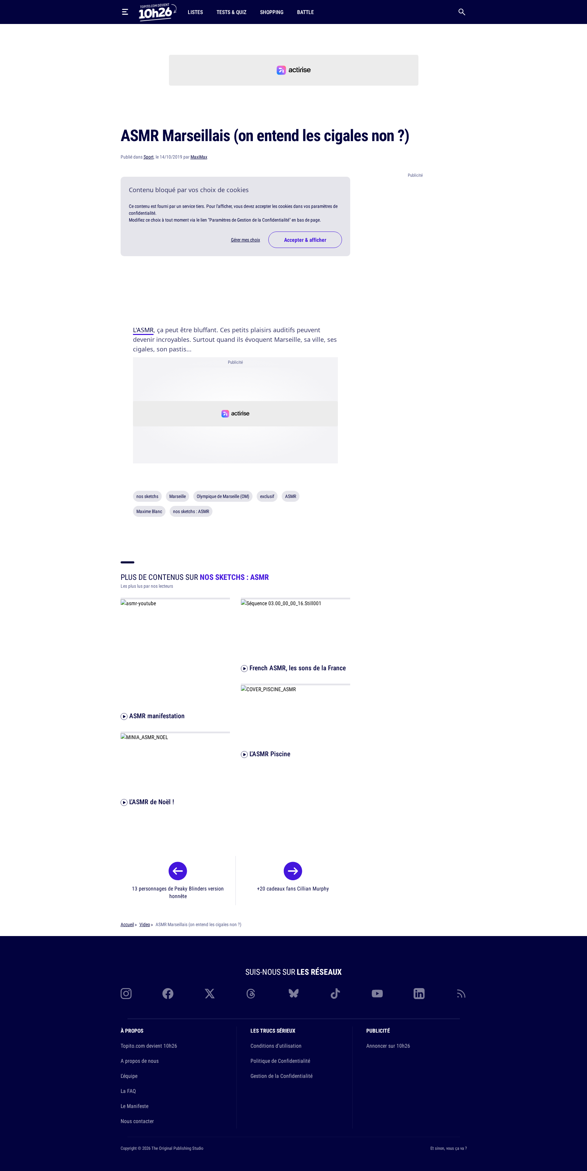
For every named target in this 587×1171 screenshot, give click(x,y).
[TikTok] (335, 993)
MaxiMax (199, 157)
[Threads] (251, 993)
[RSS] (461, 993)
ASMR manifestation (156, 715)
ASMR (290, 496)
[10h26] (157, 12)
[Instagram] (126, 993)
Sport (149, 157)
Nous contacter (137, 1121)
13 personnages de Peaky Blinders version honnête (178, 892)
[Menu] (125, 12)
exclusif (267, 496)
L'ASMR (143, 330)
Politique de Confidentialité (280, 1060)
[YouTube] (377, 993)
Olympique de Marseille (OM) (223, 496)
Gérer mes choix (245, 240)
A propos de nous (140, 1060)
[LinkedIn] (419, 993)
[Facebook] (167, 993)
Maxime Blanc (149, 511)
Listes (195, 12)
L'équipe (129, 1076)
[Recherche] (461, 12)
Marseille (177, 496)
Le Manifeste (134, 1106)
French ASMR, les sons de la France (297, 667)
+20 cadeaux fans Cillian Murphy (293, 888)
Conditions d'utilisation (276, 1045)
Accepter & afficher (305, 240)
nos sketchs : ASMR (191, 511)
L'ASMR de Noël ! (150, 801)
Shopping (271, 12)
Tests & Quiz (231, 12)
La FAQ (128, 1091)
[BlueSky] (293, 993)
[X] (209, 993)
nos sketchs (147, 496)
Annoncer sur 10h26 (388, 1045)
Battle (305, 12)
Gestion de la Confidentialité (281, 1076)
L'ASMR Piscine (269, 754)
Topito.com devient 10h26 (149, 1045)
